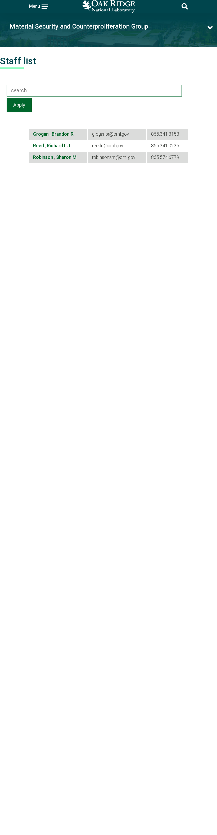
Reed (39, 145)
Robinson (43, 157)
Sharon (64, 157)
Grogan (41, 134)
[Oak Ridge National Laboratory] (108, 6)
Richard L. (58, 145)
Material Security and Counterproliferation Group (79, 26)
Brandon (61, 134)
